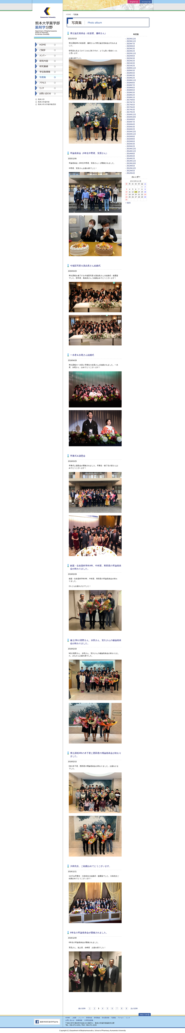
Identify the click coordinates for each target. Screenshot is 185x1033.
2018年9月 (131, 83)
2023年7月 (131, 44)
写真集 (113, 1017)
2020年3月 (131, 70)
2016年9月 (131, 119)
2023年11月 (131, 41)
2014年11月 (131, 151)
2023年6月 (131, 46)
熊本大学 (41, 99)
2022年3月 (131, 58)
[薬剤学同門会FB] (47, 1024)
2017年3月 (131, 110)
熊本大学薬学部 (43, 102)
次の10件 (134, 1008)
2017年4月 (131, 107)
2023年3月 (131, 49)
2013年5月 (131, 166)
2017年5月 (131, 105)
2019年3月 (131, 75)
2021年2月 (131, 66)
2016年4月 (131, 124)
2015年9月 (131, 136)
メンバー (81, 1017)
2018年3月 (131, 92)
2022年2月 (131, 61)
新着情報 (79, 1020)
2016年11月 (131, 114)
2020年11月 (131, 68)
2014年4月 (131, 156)
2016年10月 (131, 117)
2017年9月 (131, 100)
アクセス (121, 1017)
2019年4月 (131, 73)
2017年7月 (131, 102)
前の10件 (82, 1008)
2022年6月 (131, 56)
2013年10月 (131, 163)
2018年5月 (131, 90)
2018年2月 (131, 95)
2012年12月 (131, 168)
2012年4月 (131, 173)
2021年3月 (131, 63)
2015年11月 (131, 134)
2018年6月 (131, 88)
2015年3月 (131, 144)
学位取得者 (105, 1017)
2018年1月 (131, 97)
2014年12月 (131, 149)
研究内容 (89, 1017)
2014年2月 (131, 158)
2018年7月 (131, 85)
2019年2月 (131, 78)
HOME (68, 14)
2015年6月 (131, 141)
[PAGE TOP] (145, 1015)
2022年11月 (131, 53)
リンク (128, 1017)
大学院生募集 (88, 1020)
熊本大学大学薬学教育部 (47, 104)
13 (136, 192)
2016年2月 (131, 129)
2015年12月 (131, 132)
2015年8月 (131, 139)
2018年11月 (131, 80)
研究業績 (97, 1017)
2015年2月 (131, 146)
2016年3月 (131, 127)
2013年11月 (131, 161)
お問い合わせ (69, 1020)
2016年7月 (131, 122)
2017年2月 (131, 112)
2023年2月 (131, 51)
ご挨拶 (74, 1017)
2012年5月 (131, 171)
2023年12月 (131, 39)
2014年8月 (131, 154)
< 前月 (128, 203)
